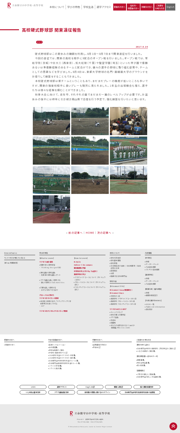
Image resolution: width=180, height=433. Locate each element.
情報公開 (117, 387)
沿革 (112, 273)
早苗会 (96, 347)
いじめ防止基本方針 (33, 392)
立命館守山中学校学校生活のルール (62, 360)
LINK (33, 387)
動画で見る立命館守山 (119, 276)
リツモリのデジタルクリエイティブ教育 (53, 311)
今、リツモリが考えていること (14, 258)
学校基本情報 (116, 260)
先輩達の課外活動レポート (50, 275)
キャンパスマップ (116, 312)
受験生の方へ (119, 6)
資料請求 (149, 309)
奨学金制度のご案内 (56, 350)
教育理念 (114, 271)
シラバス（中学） (54, 366)
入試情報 (148, 253)
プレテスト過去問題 (153, 269)
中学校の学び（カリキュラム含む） (86, 271)
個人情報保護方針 (147, 387)
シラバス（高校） (54, 368)
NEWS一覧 (150, 304)
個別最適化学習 (80, 268)
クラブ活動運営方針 (61, 392)
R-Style (77, 262)
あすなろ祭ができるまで (49, 290)
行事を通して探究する (48, 287)
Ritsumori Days (117, 293)
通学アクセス (104, 7)
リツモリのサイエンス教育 (49, 298)
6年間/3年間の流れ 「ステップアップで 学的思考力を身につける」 (55, 302)
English (170, 6)
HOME (90, 232)
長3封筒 (140, 365)
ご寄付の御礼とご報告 (145, 374)
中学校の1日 (115, 296)
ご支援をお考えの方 (159, 7)
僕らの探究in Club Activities (52, 282)
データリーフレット (152, 264)
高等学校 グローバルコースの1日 (123, 301)
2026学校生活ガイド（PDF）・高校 (61, 358)
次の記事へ (104, 232)
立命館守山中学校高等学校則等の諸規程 (140, 392)
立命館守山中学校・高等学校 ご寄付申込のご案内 (155, 348)
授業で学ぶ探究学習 (47, 265)
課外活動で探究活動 (47, 272)
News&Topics (10, 253)
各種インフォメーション (57, 345)
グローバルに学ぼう (46, 295)
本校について (56, 7)
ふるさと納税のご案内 (145, 351)
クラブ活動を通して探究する (50, 280)
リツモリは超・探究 (46, 262)
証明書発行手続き (99, 345)
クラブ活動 (114, 317)
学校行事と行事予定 (118, 315)
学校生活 (88, 7)
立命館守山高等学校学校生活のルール (63, 363)
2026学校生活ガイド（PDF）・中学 (61, 355)
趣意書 (140, 360)
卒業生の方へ (147, 6)
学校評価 (114, 263)
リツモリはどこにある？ (118, 309)
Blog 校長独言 (11, 263)
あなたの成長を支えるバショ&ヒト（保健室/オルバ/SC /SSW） (123, 326)
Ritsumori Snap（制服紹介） (121, 290)
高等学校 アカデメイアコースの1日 (123, 298)
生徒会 (113, 320)
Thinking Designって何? (51, 267)
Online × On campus (83, 265)
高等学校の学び (80, 274)
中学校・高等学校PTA (57, 353)
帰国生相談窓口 (152, 295)
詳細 (147, 261)
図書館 (113, 323)
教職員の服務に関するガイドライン (97, 392)
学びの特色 (73, 7)
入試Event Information (155, 307)
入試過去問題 (151, 267)
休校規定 (52, 347)
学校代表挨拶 (116, 258)
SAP (42, 306)
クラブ (39, 42)
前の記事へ (75, 232)
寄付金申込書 (142, 363)
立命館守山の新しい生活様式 (148, 377)
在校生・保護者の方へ (133, 7)
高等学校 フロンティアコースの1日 (123, 304)
